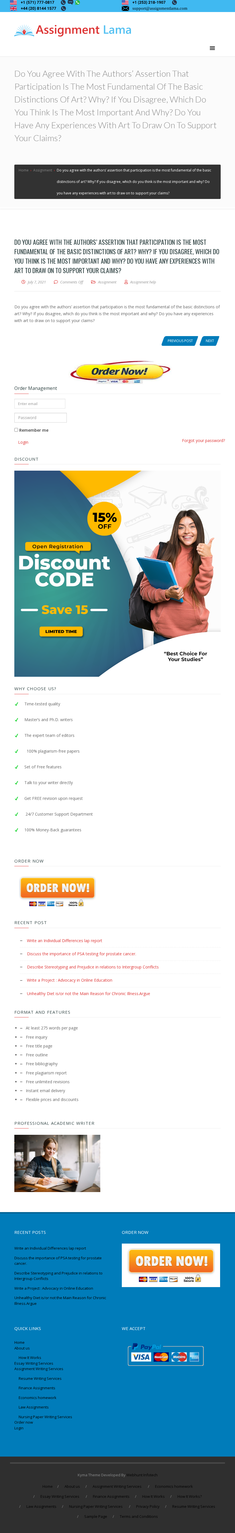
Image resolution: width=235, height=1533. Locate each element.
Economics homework (37, 1397)
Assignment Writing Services (39, 1368)
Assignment (107, 282)
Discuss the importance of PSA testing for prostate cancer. (81, 953)
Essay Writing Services (34, 1363)
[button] (212, 48)
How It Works (30, 1357)
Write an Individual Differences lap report (64, 940)
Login (18, 1428)
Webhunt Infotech (142, 1474)
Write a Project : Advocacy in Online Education (69, 980)
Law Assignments (34, 1407)
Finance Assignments (37, 1387)
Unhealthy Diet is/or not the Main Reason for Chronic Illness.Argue (88, 993)
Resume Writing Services (40, 1378)
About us (22, 1348)
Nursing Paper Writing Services (46, 1416)
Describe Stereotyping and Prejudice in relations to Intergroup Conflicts (93, 967)
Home (19, 1342)
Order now (23, 1422)
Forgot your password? (203, 440)
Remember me (33, 430)
